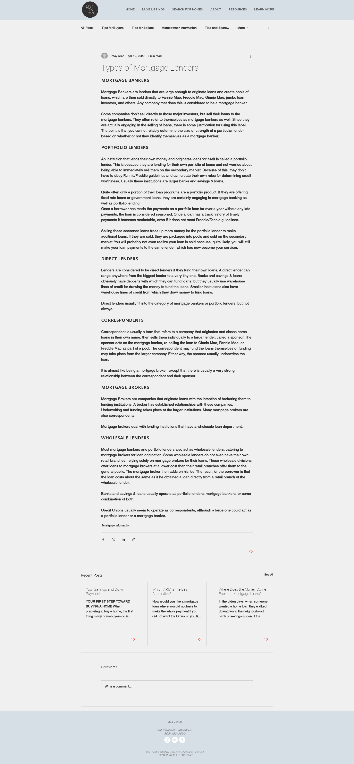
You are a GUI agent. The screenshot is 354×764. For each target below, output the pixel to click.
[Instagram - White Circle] (167, 740)
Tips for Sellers (143, 28)
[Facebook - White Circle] (182, 740)
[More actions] (250, 55)
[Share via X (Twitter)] (113, 539)
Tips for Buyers (113, 28)
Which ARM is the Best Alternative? (170, 591)
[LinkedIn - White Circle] (175, 740)
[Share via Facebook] (103, 539)
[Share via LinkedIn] (123, 539)
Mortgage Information (116, 525)
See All (268, 574)
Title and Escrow (217, 28)
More (241, 28)
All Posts (87, 28)
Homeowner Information (179, 28)
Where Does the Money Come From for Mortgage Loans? (242, 591)
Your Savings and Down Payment (105, 591)
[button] (237, 10)
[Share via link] (133, 539)
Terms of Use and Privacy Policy (175, 755)
